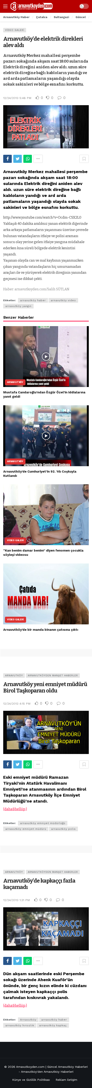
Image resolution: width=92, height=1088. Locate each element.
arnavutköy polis (63, 828)
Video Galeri (14, 30)
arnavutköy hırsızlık (19, 1025)
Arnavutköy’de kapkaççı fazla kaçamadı (39, 883)
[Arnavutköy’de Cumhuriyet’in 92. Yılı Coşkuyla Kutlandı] (46, 435)
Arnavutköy (15, 382)
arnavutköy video (63, 300)
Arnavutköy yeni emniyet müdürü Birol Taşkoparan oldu (45, 687)
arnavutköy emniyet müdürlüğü (42, 823)
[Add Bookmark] (84, 159)
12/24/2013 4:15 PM (16, 703)
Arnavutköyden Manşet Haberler (53, 675)
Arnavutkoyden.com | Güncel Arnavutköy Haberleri (52, 1066)
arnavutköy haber (33, 300)
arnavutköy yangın (18, 306)
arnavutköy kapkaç (53, 1025)
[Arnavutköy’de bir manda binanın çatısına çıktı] (46, 593)
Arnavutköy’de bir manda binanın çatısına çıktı (40, 630)
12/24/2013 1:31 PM (16, 900)
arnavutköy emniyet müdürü (25, 828)
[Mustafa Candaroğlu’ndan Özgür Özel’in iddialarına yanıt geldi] (46, 356)
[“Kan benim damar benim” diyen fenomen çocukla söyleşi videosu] (46, 514)
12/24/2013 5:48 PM (17, 98)
